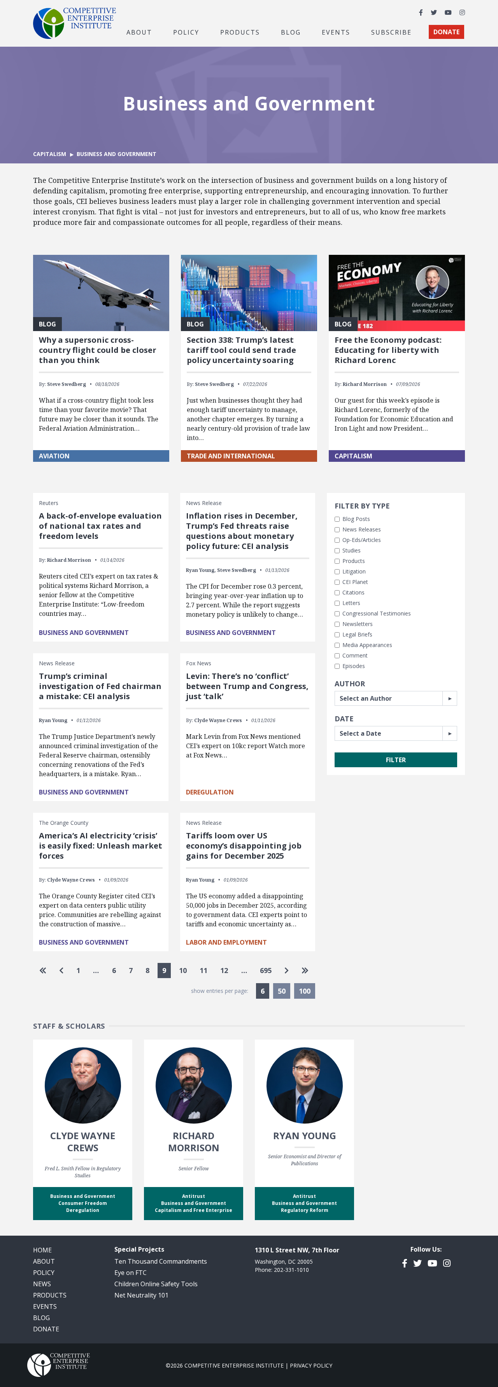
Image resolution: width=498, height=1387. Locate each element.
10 (183, 970)
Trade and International (231, 456)
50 (282, 991)
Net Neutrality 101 (141, 1295)
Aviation (54, 456)
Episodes (353, 666)
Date (344, 718)
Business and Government (84, 632)
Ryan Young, (201, 570)
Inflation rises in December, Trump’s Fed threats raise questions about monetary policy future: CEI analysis (242, 530)
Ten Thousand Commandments (160, 1261)
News (42, 1284)
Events (336, 32)
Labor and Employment (226, 942)
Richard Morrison (365, 384)
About (44, 1261)
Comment (355, 655)
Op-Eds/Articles (361, 540)
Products (353, 561)
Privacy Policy (311, 1365)
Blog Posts (356, 519)
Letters (351, 603)
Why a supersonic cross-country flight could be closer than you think (97, 350)
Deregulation (210, 792)
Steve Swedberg (66, 384)
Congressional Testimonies (376, 613)
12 (224, 970)
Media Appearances (367, 645)
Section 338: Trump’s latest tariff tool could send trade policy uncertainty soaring (241, 350)
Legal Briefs (357, 634)
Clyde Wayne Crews (218, 720)
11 (203, 970)
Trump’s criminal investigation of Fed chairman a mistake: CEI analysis (100, 686)
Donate (46, 1329)
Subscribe (391, 32)
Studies (351, 550)
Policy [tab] (186, 32)
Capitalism (49, 154)
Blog (291, 32)
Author (350, 683)
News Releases (361, 529)
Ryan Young (53, 720)
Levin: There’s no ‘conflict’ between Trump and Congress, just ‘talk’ (247, 686)
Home (42, 1250)
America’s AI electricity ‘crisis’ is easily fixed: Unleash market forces (100, 845)
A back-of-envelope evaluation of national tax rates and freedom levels (100, 525)
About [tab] (139, 32)
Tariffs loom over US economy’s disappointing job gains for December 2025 (244, 845)
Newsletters (357, 624)
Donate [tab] (446, 32)
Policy (43, 1272)
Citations (353, 592)
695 (266, 970)
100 (304, 991)
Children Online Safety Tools (156, 1284)
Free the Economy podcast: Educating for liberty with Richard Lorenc (388, 350)
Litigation (354, 571)
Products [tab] (240, 32)
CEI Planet (355, 582)
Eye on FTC (130, 1272)
